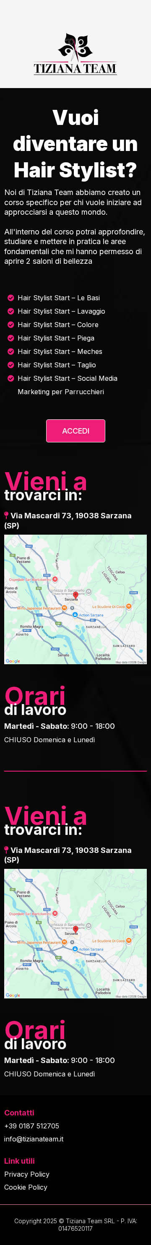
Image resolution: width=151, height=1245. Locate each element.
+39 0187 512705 (31, 1126)
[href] (75, 599)
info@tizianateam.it (33, 1139)
